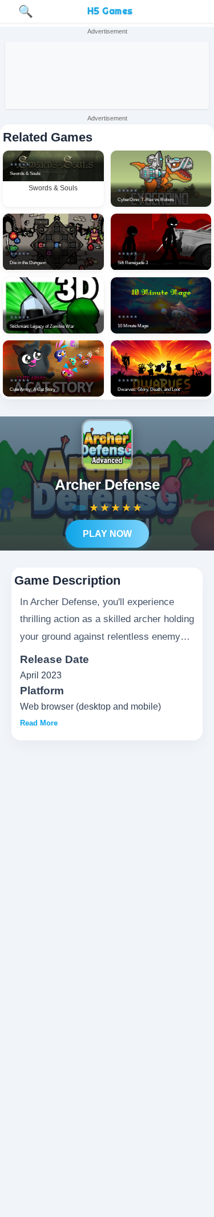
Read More (39, 723)
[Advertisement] (106, 75)
